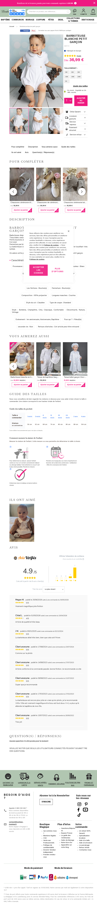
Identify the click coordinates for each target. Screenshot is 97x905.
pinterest (86, 804)
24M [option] (78, 76)
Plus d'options (57, 270)
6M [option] (72, 72)
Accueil (11, 26)
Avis (27, 152)
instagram (79, 804)
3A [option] (66, 81)
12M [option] (66, 76)
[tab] (76, 112)
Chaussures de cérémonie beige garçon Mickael (57, 203)
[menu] (48, 20)
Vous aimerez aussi (49, 147)
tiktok (79, 815)
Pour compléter (17, 147)
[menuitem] (5, 20)
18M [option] (72, 76)
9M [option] (78, 72)
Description (33, 147)
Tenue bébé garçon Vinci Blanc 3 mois (79, 377)
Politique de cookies (51, 245)
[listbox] (76, 77)
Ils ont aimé (16, 152)
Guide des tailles (68, 147)
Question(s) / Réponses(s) (43, 152)
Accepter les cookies (38, 270)
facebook (78, 809)
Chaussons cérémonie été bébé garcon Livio (29, 203)
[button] (38, 121)
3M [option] (66, 72)
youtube (85, 809)
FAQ (74, 14)
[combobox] (49, 11)
